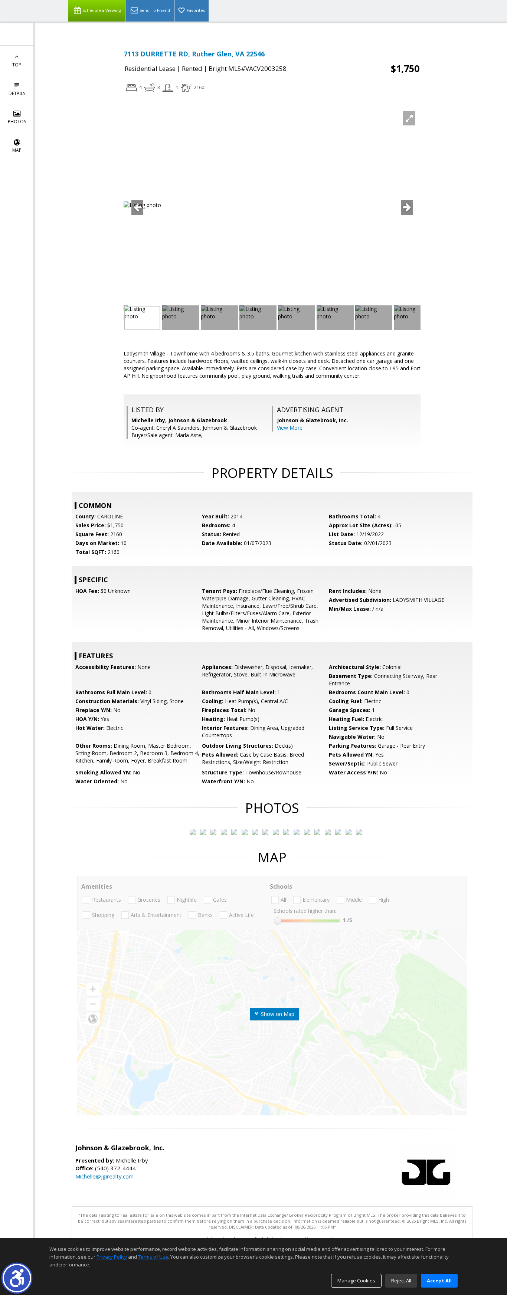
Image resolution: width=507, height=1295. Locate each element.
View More (289, 427)
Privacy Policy (112, 1256)
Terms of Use (153, 1256)
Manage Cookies (356, 1280)
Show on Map (276, 1013)
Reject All (401, 1280)
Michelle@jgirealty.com (104, 1176)
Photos (17, 121)
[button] (17, 1278)
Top (16, 65)
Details (17, 93)
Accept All (439, 1280)
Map (17, 150)
